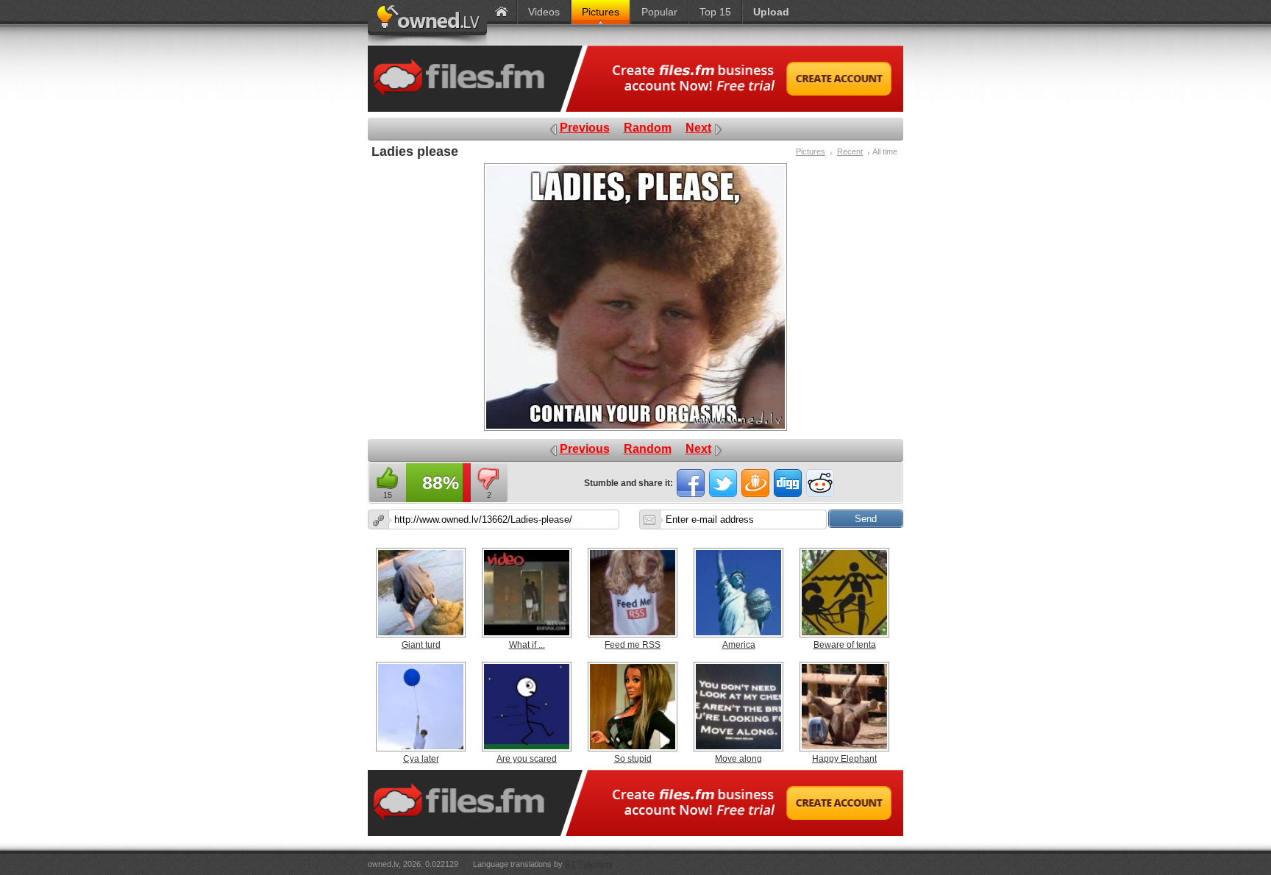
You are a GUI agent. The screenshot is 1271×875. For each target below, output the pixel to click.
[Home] (501, 12)
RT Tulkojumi (588, 864)
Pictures (810, 151)
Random (648, 127)
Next (698, 127)
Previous (585, 127)
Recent (850, 151)
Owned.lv (427, 23)
